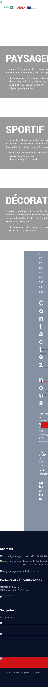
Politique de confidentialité (30, 673)
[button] (32, 34)
